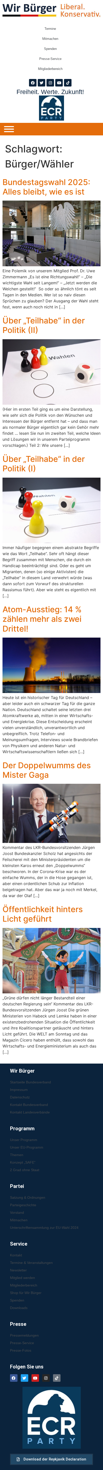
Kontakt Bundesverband (29, 1105)
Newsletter (18, 1270)
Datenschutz (20, 1097)
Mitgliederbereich (50, 69)
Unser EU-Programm (26, 1147)
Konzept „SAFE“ (23, 1162)
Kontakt (16, 1255)
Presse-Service (50, 59)
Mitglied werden (22, 1278)
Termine (50, 29)
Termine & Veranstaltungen (31, 1263)
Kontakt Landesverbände (30, 1112)
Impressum (19, 1090)
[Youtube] (59, 83)
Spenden (50, 49)
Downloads (19, 1308)
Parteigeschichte (23, 1205)
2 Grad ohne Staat (24, 1170)
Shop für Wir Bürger (26, 1293)
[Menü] (9, 129)
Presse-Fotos (20, 1350)
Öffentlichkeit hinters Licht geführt (42, 914)
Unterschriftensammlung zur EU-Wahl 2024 (44, 1228)
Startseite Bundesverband (30, 1082)
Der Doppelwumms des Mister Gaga (46, 770)
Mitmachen (50, 39)
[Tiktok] (68, 83)
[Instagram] (50, 83)
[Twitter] (41, 83)
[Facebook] (32, 83)
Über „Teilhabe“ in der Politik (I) (43, 463)
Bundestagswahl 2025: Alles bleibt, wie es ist (46, 187)
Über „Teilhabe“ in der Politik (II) (43, 325)
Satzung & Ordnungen (27, 1197)
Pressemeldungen (24, 1335)
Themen (16, 1155)
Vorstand (17, 1212)
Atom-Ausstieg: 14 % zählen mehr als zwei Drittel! (42, 619)
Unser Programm (23, 1140)
